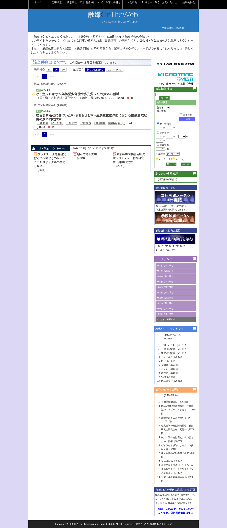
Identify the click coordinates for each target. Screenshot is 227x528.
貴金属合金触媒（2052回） (175, 401)
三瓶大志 (71, 123)
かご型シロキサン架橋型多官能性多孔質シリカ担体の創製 (77, 94)
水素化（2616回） (170, 372)
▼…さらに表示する (165, 250)
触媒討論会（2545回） (173, 380)
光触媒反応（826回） (172, 461)
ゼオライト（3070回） (175, 345)
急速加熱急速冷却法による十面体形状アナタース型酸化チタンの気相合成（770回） (177, 469)
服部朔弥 (100, 123)
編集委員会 (188, 2)
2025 (166, 246)
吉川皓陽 (56, 97)
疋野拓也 (70, 97)
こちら (38, 52)
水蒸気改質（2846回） (175, 352)
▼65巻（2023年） (165, 281)
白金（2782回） (169, 361)
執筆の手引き (113, 2)
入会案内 (132, 2)
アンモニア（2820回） (173, 357)
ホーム (38, 2)
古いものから (114, 69)
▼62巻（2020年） (165, 298)
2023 (177, 246)
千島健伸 (42, 123)
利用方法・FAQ (150, 2)
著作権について (94, 2)
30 (63, 69)
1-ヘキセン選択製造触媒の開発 (175, 512)
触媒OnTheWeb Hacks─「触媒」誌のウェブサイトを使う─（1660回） (178, 409)
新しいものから (95, 69)
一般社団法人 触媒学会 (173, 27)
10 (49, 69)
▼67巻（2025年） (165, 271)
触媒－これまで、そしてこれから (177, 508)
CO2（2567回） (169, 376)
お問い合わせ (169, 2)
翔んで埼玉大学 (87, 154)
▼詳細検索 (162, 102)
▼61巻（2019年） (165, 303)
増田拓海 (42, 97)
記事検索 (57, 2)
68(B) (104, 97)
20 (56, 69)
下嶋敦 (83, 97)
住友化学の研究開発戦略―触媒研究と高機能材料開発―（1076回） (177, 429)
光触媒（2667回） (170, 365)
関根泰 (95, 97)
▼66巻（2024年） (165, 276)
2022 (182, 246)
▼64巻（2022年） (165, 287)
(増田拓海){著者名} (167, 179)
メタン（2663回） (170, 368)
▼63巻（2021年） (165, 292)
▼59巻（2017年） (165, 314)
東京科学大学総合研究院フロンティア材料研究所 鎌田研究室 (129, 158)
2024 (171, 246)
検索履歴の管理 (75, 2)
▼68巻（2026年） (165, 265)
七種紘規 (85, 123)
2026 (160, 246)
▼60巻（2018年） (165, 308)
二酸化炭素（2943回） (175, 348)
